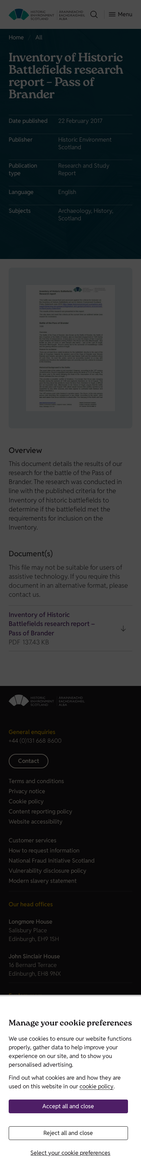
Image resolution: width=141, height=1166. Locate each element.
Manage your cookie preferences (70, 1024)
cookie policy (97, 1086)
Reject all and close (68, 1133)
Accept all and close (68, 1106)
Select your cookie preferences (70, 1153)
